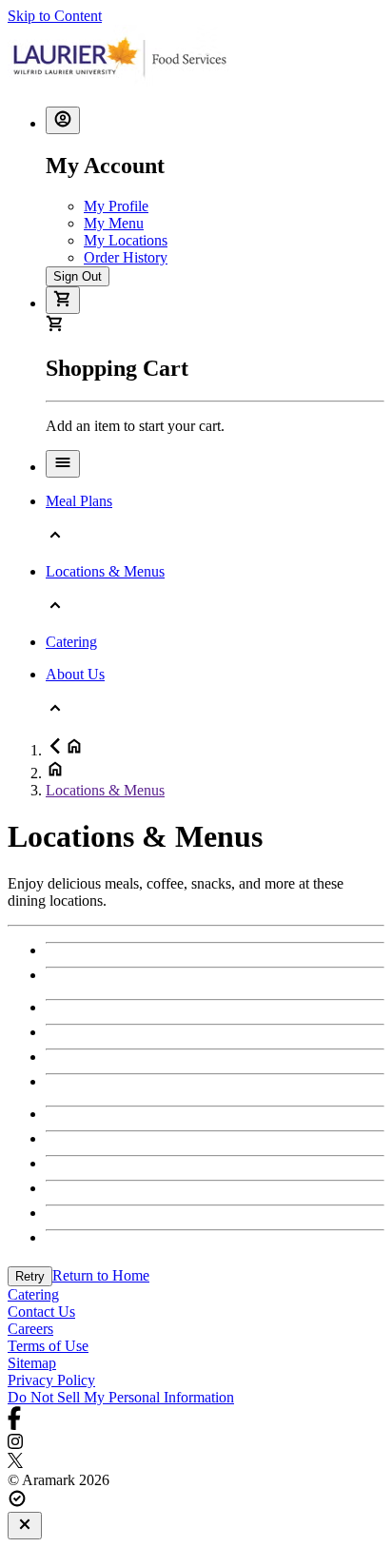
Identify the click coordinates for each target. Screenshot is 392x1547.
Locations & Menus (105, 790)
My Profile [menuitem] (116, 206)
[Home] (120, 82)
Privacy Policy (51, 1380)
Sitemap (32, 1363)
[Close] (25, 1525)
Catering (33, 1294)
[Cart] (63, 300)
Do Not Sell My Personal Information (121, 1397)
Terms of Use (48, 1346)
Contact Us (41, 1311)
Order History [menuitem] (125, 257)
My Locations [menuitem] (125, 240)
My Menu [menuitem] (114, 223)
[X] (196, 1462)
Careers (30, 1329)
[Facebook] (196, 1420)
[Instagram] (196, 1443)
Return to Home (100, 1275)
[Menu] (63, 464)
